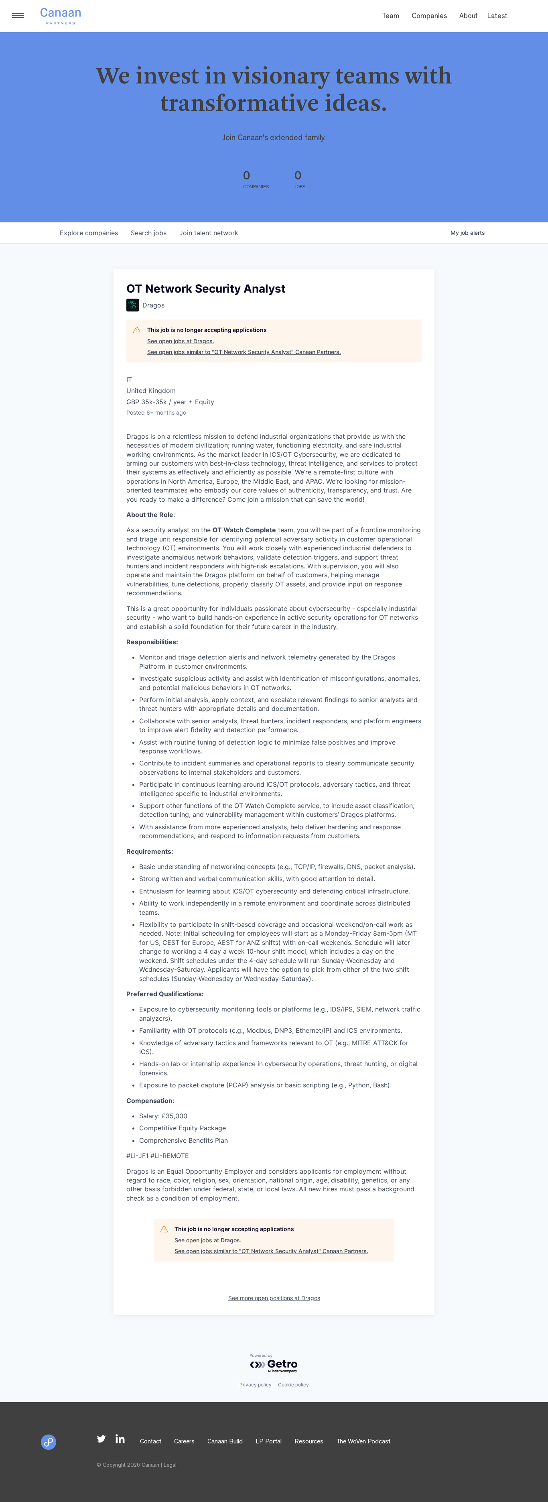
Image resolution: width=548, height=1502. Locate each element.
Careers (184, 1442)
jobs (148, 233)
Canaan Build (225, 1442)
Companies (429, 16)
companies (89, 233)
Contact (150, 1442)
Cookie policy (293, 1385)
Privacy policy (255, 1385)
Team (391, 16)
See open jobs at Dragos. (180, 341)
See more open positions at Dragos (274, 1297)
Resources (308, 1442)
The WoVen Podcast (363, 1442)
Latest (497, 16)
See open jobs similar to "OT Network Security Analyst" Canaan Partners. (244, 351)
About (468, 16)
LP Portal (269, 1442)
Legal (170, 1465)
